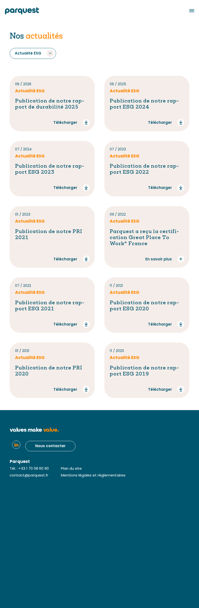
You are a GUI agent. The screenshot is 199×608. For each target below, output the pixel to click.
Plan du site (71, 469)
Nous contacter (50, 446)
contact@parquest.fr (29, 476)
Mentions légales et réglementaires (93, 476)
